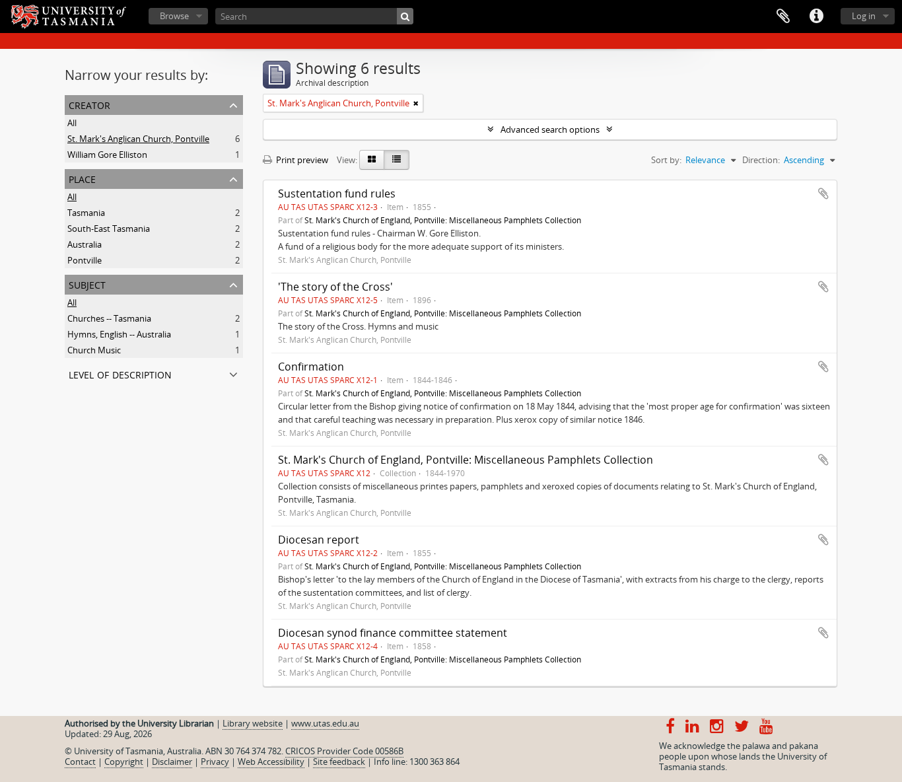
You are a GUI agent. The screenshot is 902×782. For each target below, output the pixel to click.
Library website (253, 723)
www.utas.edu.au (325, 723)
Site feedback (339, 761)
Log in (864, 16)
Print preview (301, 160)
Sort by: (666, 160)
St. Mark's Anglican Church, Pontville (138, 139)
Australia (84, 244)
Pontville (84, 260)
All (72, 123)
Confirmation (311, 366)
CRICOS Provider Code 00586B (344, 751)
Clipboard (783, 16)
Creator (89, 104)
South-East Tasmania (108, 228)
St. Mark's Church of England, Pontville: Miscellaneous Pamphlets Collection (442, 220)
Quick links (816, 16)
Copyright (123, 761)
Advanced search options (550, 129)
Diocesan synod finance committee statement (392, 632)
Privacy (215, 761)
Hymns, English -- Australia (119, 334)
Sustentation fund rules (337, 193)
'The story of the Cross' (335, 286)
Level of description (120, 373)
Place (82, 178)
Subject (87, 284)
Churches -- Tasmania (109, 318)
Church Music (94, 350)
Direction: (761, 160)
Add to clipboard (823, 193)
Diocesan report (318, 539)
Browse (174, 16)
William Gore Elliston (107, 154)
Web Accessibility (271, 761)
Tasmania (86, 213)
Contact (80, 761)
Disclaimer (172, 761)
